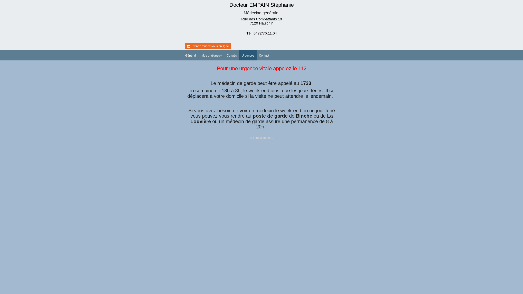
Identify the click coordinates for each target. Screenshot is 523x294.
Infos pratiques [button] (210, 55)
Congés (232, 55)
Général (190, 55)
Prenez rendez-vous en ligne (209, 46)
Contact (264, 55)
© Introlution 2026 (261, 138)
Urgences (248, 55)
